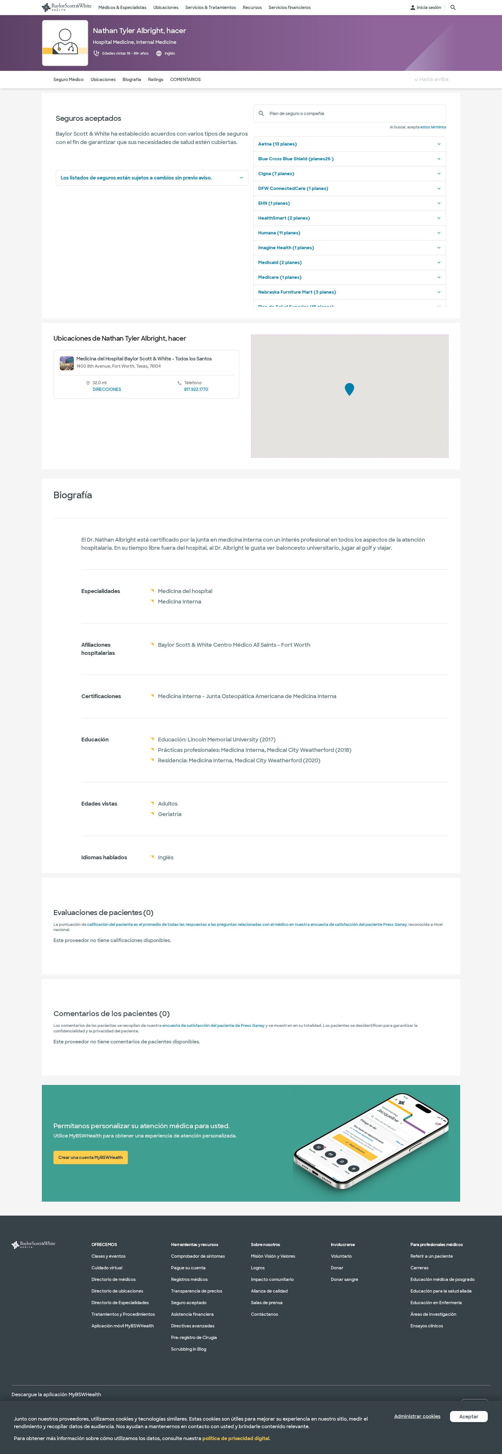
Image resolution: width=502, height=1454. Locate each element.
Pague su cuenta (188, 1267)
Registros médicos (189, 1279)
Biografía (132, 79)
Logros (258, 1267)
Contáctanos (264, 1314)
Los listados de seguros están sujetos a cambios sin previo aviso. (136, 178)
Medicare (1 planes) (280, 277)
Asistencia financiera (192, 1314)
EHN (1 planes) (274, 203)
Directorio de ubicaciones (117, 1291)
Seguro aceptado (189, 1302)
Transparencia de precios (196, 1291)
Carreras (419, 1267)
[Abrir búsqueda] (453, 7)
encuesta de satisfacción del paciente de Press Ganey (213, 1025)
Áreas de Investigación (433, 1314)
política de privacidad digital (235, 1438)
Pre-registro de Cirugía (194, 1337)
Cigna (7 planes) (276, 173)
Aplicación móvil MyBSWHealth (123, 1326)
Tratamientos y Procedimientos (123, 1314)
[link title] (67, 7)
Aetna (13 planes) (277, 144)
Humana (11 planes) (279, 233)
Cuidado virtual (107, 1267)
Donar (337, 1267)
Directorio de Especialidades (120, 1302)
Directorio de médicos (114, 1279)
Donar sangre (344, 1279)
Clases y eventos (109, 1256)
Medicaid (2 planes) (280, 262)
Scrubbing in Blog (188, 1349)
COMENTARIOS (185, 79)
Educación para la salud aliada (441, 1291)
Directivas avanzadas (192, 1326)
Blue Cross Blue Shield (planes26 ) (296, 158)
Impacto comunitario (272, 1279)
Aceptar (468, 1417)
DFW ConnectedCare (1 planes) (293, 188)
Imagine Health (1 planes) (286, 247)
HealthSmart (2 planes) (284, 218)
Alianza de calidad (269, 1291)
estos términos (433, 127)
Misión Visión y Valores (273, 1256)
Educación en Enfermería (436, 1302)
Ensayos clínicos (426, 1326)
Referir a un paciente (431, 1256)
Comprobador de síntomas (198, 1256)
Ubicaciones (103, 79)
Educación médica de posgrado (442, 1279)
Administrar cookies (417, 1416)
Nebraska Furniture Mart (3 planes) (297, 292)
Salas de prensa (267, 1302)
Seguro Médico (68, 79)
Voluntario (341, 1256)
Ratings (155, 79)
